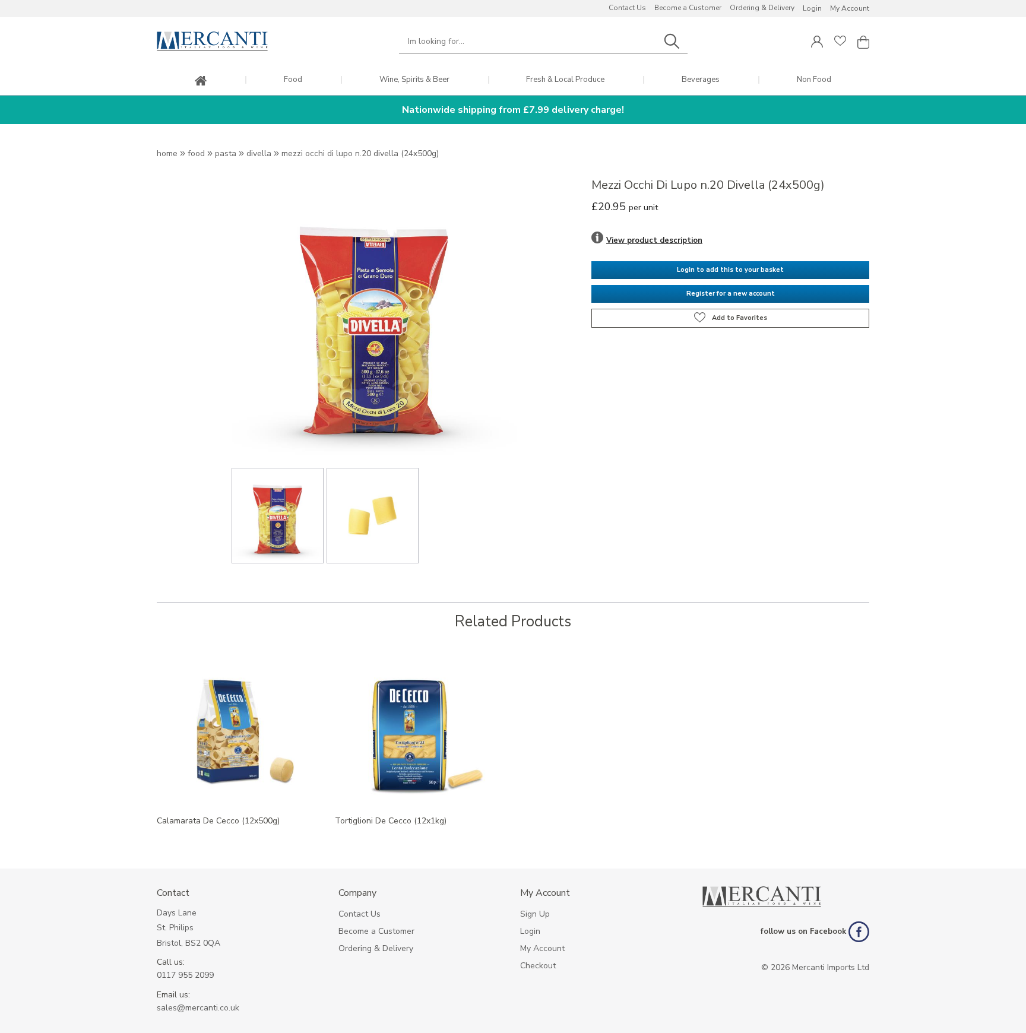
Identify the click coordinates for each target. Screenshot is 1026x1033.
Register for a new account (730, 293)
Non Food (814, 80)
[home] (200, 81)
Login (812, 8)
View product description (654, 240)
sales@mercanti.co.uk (198, 1007)
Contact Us (627, 7)
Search (671, 41)
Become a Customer (687, 7)
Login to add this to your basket (730, 269)
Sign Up (535, 914)
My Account (849, 8)
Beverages (701, 80)
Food (293, 80)
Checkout (538, 965)
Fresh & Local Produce (565, 80)
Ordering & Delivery (762, 7)
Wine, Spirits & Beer (414, 80)
